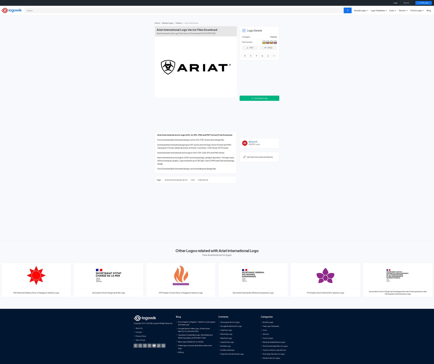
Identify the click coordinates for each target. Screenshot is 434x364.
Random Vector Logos (271, 358)
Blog (429, 10)
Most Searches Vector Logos (274, 354)
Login (395, 3)
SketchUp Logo (226, 334)
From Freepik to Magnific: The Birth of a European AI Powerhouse (196, 323)
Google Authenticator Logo (231, 326)
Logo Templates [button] (378, 10)
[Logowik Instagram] (145, 346)
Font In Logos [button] (416, 10)
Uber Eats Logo (226, 338)
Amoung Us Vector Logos (230, 322)
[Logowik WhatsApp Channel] (163, 346)
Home (157, 23)
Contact (139, 332)
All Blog (181, 352)
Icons (265, 330)
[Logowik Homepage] (11, 10)
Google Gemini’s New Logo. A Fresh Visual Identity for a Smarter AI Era (194, 329)
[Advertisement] (196, 116)
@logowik (253, 141)
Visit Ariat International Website (260, 157)
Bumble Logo (225, 346)
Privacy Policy (141, 336)
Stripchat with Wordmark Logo (232, 354)
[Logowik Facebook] (136, 346)
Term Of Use (140, 340)
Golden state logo (227, 350)
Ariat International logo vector (176, 180)
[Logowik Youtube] (154, 346)
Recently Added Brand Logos (274, 342)
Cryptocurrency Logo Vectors (274, 350)
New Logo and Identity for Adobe (191, 342)
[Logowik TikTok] (159, 346)
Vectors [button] (402, 10)
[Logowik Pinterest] (149, 346)
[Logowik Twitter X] (140, 346)
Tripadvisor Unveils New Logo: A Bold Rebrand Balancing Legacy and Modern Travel (195, 336)
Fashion (179, 23)
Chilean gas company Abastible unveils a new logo (195, 346)
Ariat (193, 180)
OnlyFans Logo (226, 330)
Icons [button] (391, 10)
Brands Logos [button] (360, 10)
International (203, 180)
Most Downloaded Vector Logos (275, 346)
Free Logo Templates (271, 326)
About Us (139, 328)
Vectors (266, 334)
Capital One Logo (227, 342)
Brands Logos (167, 23)
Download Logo (261, 98)
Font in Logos (268, 338)
